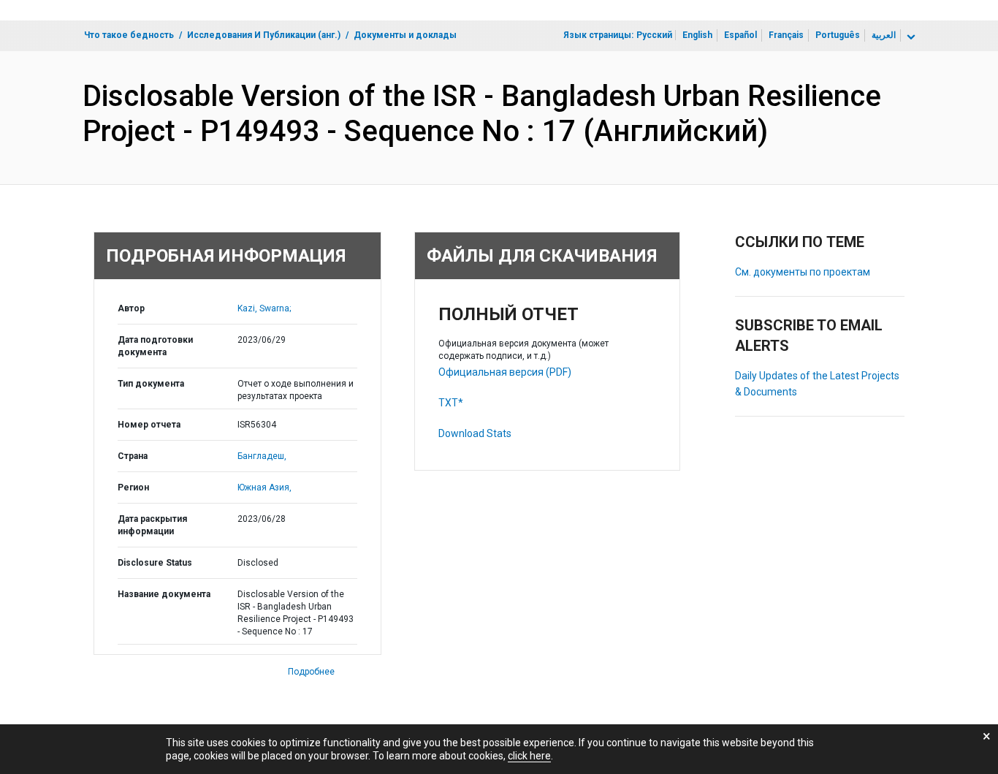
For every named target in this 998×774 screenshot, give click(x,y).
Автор (131, 308)
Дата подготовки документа (155, 346)
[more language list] (909, 37)
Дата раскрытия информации (152, 525)
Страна (133, 456)
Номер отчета (149, 425)
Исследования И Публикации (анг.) (263, 35)
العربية (884, 35)
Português (837, 35)
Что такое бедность (129, 35)
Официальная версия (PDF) (504, 372)
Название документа (164, 594)
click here (529, 756)
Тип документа (151, 384)
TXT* (450, 403)
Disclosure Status (155, 563)
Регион (133, 487)
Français (786, 35)
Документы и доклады (405, 35)
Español (740, 35)
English (697, 35)
